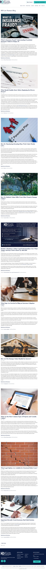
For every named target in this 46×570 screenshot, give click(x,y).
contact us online (29, 264)
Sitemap (14, 566)
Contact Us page (11, 54)
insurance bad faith (18, 524)
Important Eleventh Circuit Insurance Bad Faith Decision (17, 520)
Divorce (5, 168)
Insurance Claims (6, 217)
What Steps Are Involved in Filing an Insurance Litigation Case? (17, 304)
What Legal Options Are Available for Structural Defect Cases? (19, 468)
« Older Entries (3, 543)
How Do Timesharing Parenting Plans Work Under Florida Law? (18, 144)
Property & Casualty (20, 554)
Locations (32, 5)
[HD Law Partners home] (5, 2)
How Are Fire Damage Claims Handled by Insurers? (16, 359)
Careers (26, 555)
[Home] (21, 5)
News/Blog (36, 5)
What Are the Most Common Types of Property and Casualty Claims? (18, 417)
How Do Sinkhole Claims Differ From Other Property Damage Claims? (19, 198)
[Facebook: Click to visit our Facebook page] (2, 561)
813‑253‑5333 (24, 264)
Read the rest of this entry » (5, 57)
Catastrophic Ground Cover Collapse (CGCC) (25, 211)
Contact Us (43, 5)
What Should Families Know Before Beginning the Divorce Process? (18, 91)
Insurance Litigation (6, 329)
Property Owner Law (7, 490)
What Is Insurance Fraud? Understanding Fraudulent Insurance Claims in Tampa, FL (16, 40)
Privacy (17, 566)
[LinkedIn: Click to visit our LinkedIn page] (4, 561)
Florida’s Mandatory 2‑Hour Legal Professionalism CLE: (12, 272)
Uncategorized (6, 383)
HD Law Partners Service (7, 59)
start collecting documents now (22, 105)
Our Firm (23, 5)
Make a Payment (30, 2)
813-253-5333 (3, 54)
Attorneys (26, 556)
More (39, 5)
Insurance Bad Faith (7, 537)
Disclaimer (20, 566)
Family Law (5, 112)
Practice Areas (28, 5)
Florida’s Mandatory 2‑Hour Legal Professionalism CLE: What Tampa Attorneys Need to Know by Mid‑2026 (19, 249)
